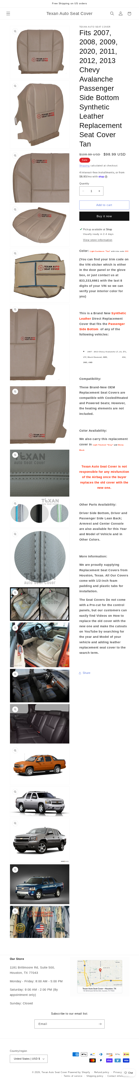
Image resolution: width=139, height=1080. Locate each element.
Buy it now (104, 216)
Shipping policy (94, 1076)
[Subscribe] (100, 1024)
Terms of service (73, 1076)
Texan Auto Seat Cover (54, 1072)
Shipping (84, 165)
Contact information (118, 1076)
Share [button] (87, 672)
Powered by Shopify (79, 1072)
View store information (97, 239)
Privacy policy (121, 1072)
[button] (8, 13)
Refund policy (101, 1072)
